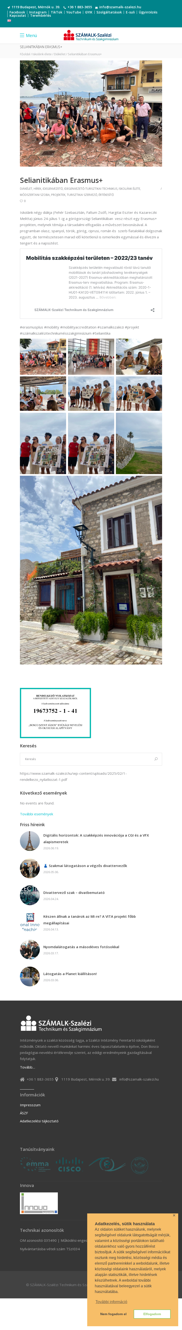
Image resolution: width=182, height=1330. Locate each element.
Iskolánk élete (42, 54)
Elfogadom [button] (152, 1314)
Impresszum (30, 1105)
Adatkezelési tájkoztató (39, 1121)
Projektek (58, 195)
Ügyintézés (148, 12)
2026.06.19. (51, 848)
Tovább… (27, 1067)
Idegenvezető (53, 189)
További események (36, 814)
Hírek (37, 189)
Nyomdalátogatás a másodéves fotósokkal (81, 946)
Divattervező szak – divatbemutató (74, 892)
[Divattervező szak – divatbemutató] (30, 895)
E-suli (130, 12)
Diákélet (59, 54)
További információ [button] (111, 1302)
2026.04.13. (51, 929)
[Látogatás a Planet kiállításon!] (30, 976)
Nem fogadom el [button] (113, 1314)
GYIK (88, 12)
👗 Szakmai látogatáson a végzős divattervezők (85, 865)
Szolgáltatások (109, 12)
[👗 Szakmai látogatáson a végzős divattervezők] (30, 868)
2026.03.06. (51, 980)
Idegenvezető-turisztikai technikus (90, 189)
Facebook (17, 12)
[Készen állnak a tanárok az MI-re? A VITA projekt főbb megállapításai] (30, 922)
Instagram (38, 12)
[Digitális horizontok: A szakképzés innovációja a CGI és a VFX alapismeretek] (30, 841)
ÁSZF (24, 1113)
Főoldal (25, 54)
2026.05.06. (51, 872)
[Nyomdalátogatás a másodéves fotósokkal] (30, 950)
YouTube (73, 12)
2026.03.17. (51, 953)
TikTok (56, 12)
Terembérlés (40, 15)
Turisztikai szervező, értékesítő (90, 195)
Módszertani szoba (35, 195)
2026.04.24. (51, 899)
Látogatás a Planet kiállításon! (70, 973)
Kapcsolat (17, 15)
